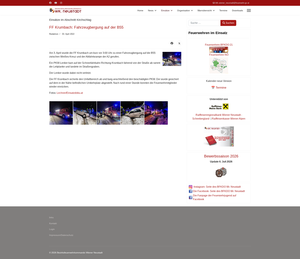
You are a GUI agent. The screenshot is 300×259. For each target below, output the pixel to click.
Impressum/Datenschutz (61, 235)
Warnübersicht (205, 10)
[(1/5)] (61, 113)
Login (52, 229)
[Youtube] (56, 3)
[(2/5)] (85, 113)
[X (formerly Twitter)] (179, 43)
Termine (223, 10)
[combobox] (204, 23)
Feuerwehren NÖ (218, 54)
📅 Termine (218, 87)
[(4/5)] (132, 113)
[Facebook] (50, 3)
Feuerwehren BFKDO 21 (219, 44)
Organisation (183, 10)
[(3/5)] (108, 113)
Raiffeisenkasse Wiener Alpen (228, 118)
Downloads (237, 10)
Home (140, 10)
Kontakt (53, 223)
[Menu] (249, 10)
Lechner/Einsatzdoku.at (70, 93)
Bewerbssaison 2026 (221, 156)
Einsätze (165, 10)
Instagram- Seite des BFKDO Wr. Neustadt (217, 186)
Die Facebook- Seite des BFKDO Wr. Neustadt (219, 191)
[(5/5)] (156, 113)
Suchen (229, 23)
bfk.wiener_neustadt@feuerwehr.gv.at (232, 3)
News (150, 10)
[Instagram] (61, 3)
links (51, 217)
